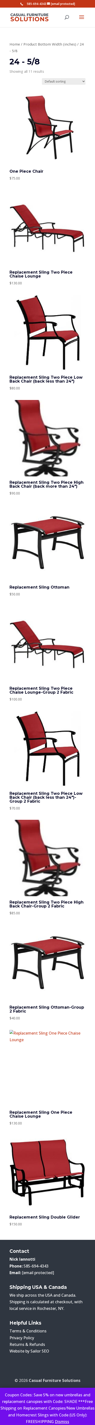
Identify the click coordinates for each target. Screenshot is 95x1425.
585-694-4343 (36, 4)
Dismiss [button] (62, 1421)
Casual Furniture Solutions (54, 1380)
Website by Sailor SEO (29, 1351)
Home (15, 44)
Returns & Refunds (27, 1344)
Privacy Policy (22, 1337)
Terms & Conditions (28, 1331)
